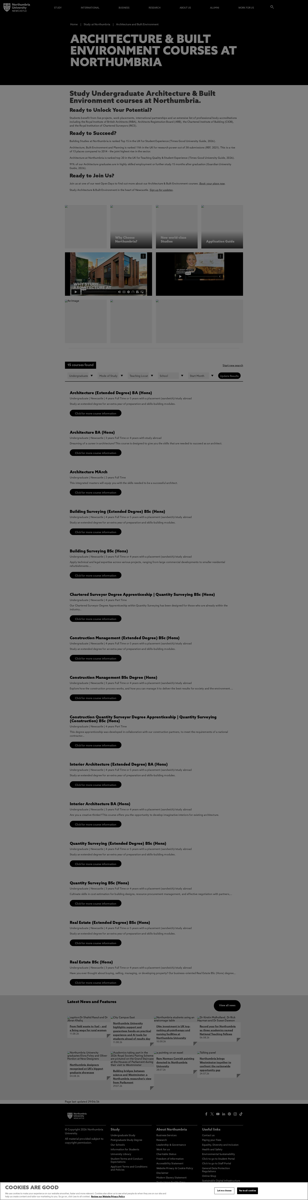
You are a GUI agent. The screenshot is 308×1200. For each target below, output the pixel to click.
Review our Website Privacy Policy (108, 1197)
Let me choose (224, 1191)
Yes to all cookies (247, 1191)
